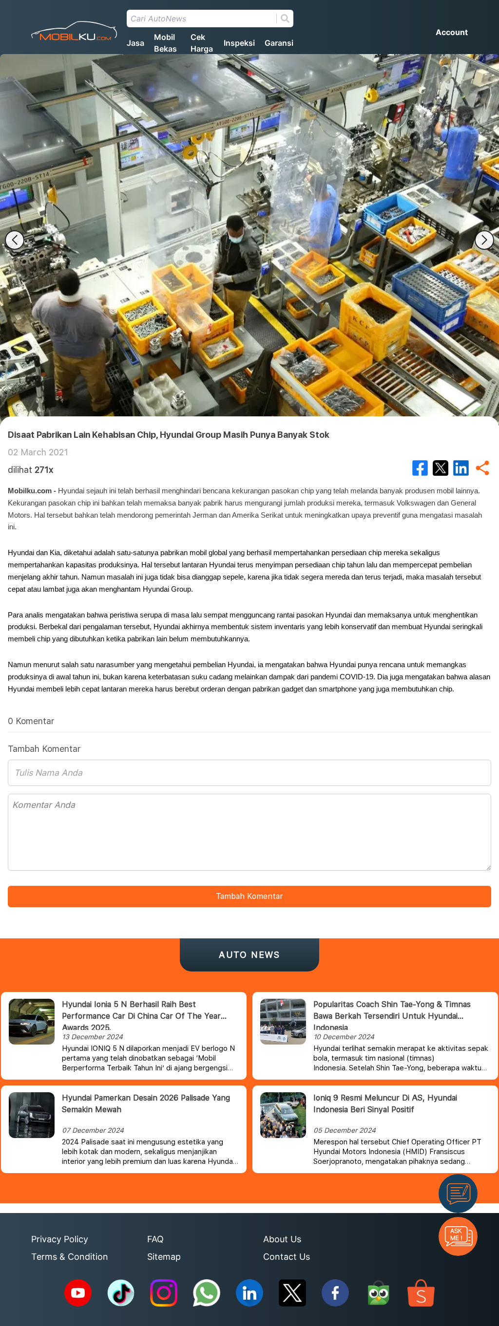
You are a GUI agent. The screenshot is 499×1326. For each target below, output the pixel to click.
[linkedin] (461, 468)
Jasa (135, 43)
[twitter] (440, 468)
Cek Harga (202, 43)
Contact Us (286, 1256)
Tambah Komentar (249, 896)
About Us (282, 1239)
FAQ (155, 1239)
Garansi (279, 43)
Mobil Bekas (165, 43)
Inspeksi (239, 43)
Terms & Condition (69, 1256)
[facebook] (420, 468)
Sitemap (164, 1256)
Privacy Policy (59, 1239)
